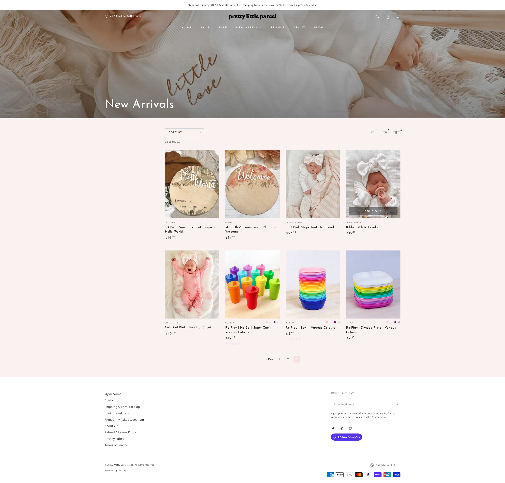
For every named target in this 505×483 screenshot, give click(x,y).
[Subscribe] (398, 404)
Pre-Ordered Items (118, 413)
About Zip (112, 426)
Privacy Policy (114, 439)
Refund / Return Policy (121, 432)
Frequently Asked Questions (125, 420)
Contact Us (112, 400)
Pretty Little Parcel (123, 464)
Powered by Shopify (115, 470)
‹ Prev (270, 359)
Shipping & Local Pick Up (122, 407)
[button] (378, 16)
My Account (113, 394)
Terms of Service (116, 445)
